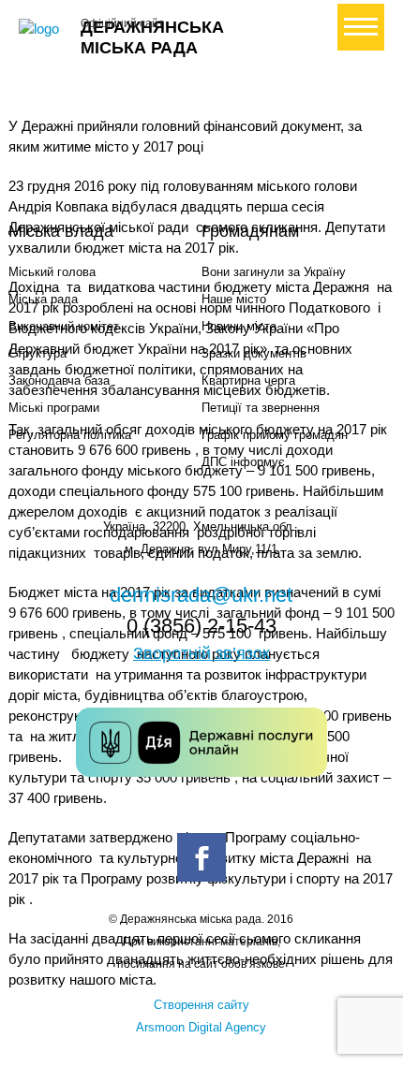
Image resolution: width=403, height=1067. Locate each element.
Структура (37, 353)
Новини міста (239, 326)
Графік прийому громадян (275, 435)
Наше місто (234, 299)
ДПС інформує (243, 462)
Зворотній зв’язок (201, 653)
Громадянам (250, 231)
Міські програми (53, 408)
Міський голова (52, 272)
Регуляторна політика (69, 435)
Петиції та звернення (261, 408)
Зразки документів (254, 353)
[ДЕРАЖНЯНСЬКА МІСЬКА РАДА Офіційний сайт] (42, 29)
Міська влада (60, 231)
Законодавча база (59, 380)
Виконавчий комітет (63, 326)
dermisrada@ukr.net (201, 595)
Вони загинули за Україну (274, 272)
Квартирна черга (248, 380)
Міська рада (43, 299)
